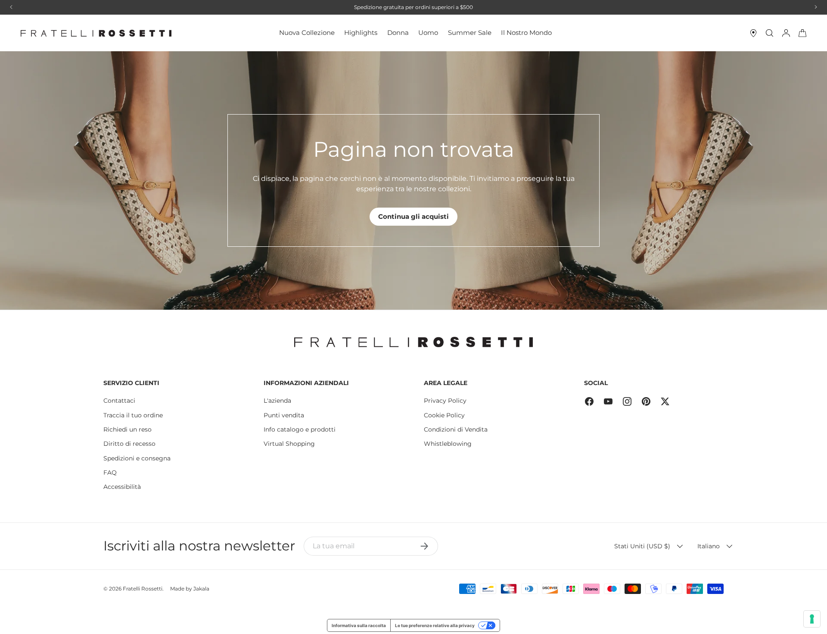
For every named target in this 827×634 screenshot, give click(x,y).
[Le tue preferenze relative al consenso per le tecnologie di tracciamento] (812, 619)
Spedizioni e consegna (137, 458)
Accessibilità (122, 487)
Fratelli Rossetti (142, 588)
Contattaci (119, 400)
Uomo (428, 32)
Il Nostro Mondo (526, 32)
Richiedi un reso (127, 429)
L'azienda (277, 400)
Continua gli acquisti (413, 216)
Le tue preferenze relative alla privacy (435, 625)
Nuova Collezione (307, 32)
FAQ (110, 472)
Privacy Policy (445, 400)
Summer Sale (469, 32)
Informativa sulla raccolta (359, 625)
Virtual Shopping (289, 444)
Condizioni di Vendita (456, 429)
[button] (802, 33)
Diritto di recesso (129, 444)
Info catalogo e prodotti (300, 429)
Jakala (201, 588)
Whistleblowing (448, 444)
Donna (398, 32)
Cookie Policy (444, 415)
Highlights (360, 32)
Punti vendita (284, 415)
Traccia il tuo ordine (133, 415)
